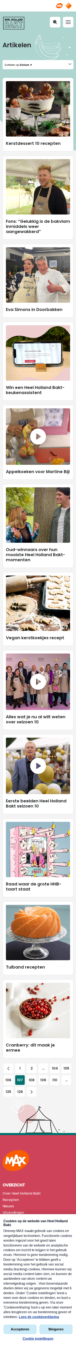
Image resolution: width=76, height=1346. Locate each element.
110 (54, 1080)
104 (55, 1068)
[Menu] (68, 22)
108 (31, 1080)
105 (66, 1068)
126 (20, 1091)
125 (8, 1091)
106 (8, 1080)
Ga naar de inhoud (38, 3)
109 (43, 1080)
